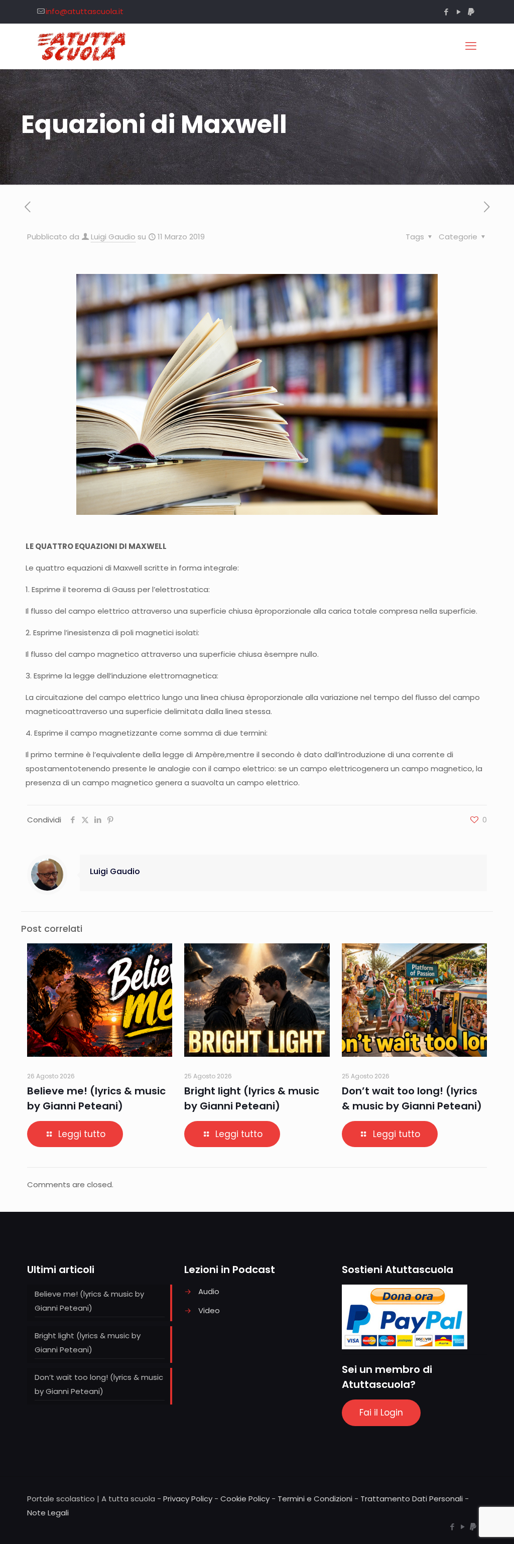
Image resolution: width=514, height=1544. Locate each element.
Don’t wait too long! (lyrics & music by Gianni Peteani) (99, 1384)
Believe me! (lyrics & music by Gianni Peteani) (89, 1301)
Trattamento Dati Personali (411, 1498)
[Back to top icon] (465, 1523)
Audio (208, 1291)
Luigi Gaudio (113, 236)
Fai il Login (381, 1413)
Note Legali (48, 1512)
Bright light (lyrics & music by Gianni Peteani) (88, 1342)
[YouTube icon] (458, 12)
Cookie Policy (245, 1498)
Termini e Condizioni (315, 1498)
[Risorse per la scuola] (82, 46)
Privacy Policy (187, 1498)
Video (209, 1310)
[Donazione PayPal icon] (471, 12)
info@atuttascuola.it (84, 11)
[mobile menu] (470, 46)
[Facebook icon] (446, 12)
